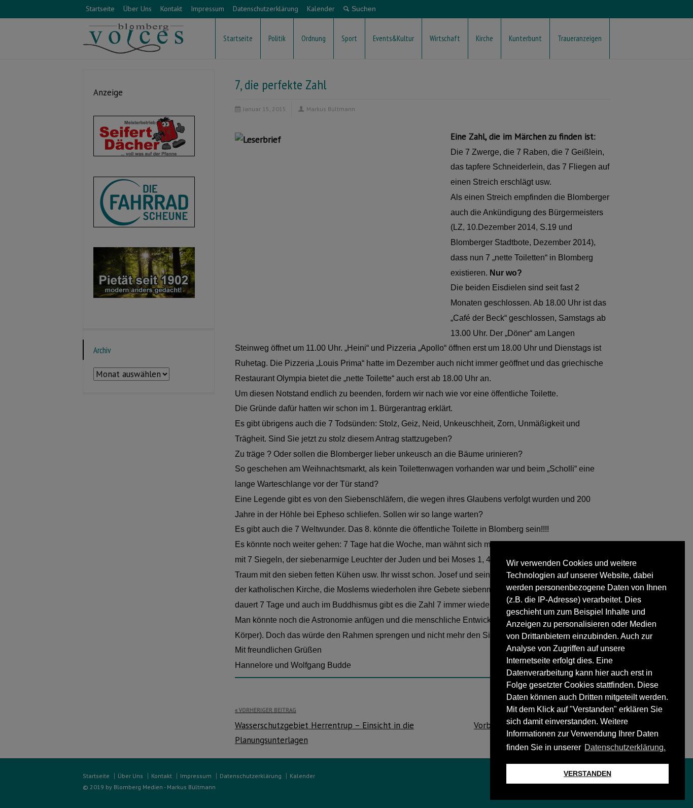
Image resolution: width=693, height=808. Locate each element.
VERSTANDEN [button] (587, 773)
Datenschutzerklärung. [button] (625, 747)
